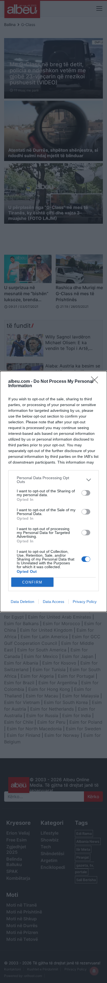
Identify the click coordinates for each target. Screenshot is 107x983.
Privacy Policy (85, 601)
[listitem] (53, 480)
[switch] (85, 493)
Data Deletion (22, 601)
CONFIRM (32, 582)
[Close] (96, 381)
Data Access (53, 601)
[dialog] (53, 491)
